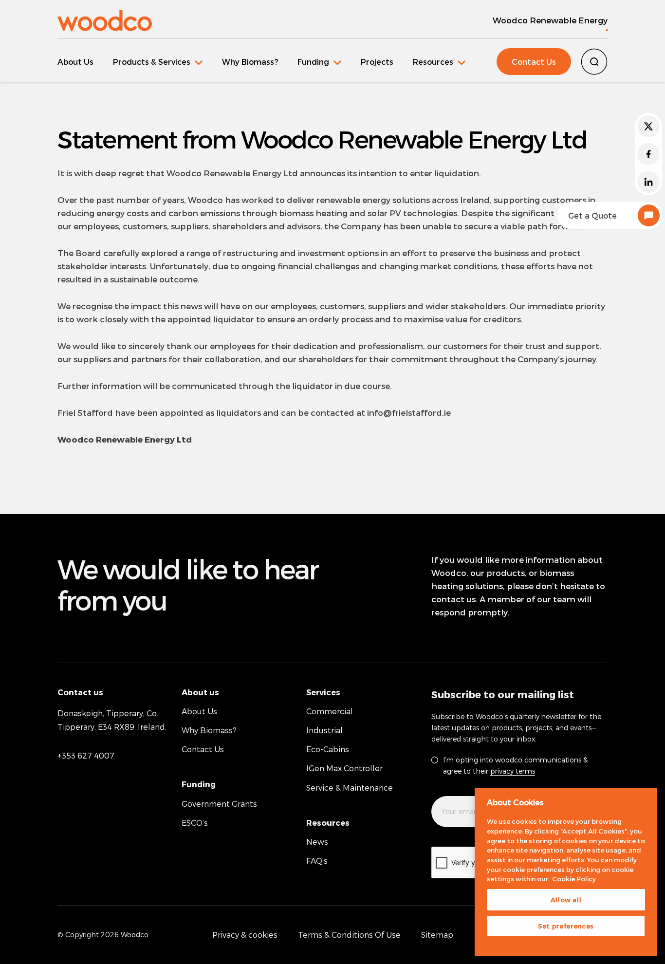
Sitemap (437, 934)
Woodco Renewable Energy (550, 20)
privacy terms (512, 771)
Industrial (324, 730)
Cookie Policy (574, 879)
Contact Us (534, 61)
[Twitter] (648, 126)
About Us (75, 61)
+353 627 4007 (85, 755)
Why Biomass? (250, 61)
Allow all (566, 900)
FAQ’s (317, 860)
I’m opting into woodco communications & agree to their (515, 765)
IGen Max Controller (344, 768)
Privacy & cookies (244, 934)
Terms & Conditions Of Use (349, 934)
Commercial (329, 711)
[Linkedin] (648, 182)
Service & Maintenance (349, 787)
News (317, 841)
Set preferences (566, 926)
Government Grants (219, 803)
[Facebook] (648, 154)
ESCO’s (195, 822)
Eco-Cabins (327, 749)
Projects (377, 61)
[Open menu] (158, 61)
